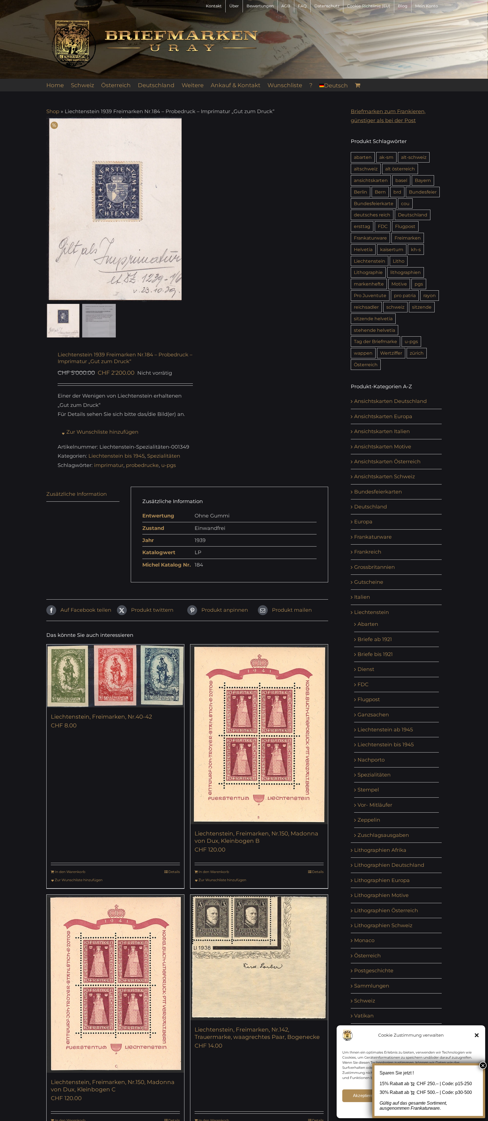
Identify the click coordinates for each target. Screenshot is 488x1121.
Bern (380, 192)
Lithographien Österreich (386, 910)
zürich (417, 353)
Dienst (366, 669)
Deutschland (412, 215)
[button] (477, 1035)
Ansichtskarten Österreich (387, 462)
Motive (399, 284)
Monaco (364, 940)
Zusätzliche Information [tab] (76, 494)
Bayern (423, 180)
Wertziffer (391, 353)
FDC (382, 226)
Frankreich (367, 552)
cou (405, 203)
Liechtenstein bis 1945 (116, 456)
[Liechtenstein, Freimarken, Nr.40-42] (115, 675)
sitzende (422, 307)
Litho (398, 261)
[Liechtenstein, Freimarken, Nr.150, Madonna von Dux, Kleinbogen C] (115, 984)
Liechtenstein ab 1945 (385, 730)
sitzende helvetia (373, 318)
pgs (419, 284)
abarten (363, 157)
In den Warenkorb (70, 872)
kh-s (416, 249)
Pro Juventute (370, 295)
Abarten (368, 624)
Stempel (368, 790)
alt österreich (400, 169)
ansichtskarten (371, 180)
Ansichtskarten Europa (383, 416)
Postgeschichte (373, 971)
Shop (52, 111)
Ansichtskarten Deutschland (390, 401)
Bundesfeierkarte (373, 203)
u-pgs (168, 465)
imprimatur (108, 465)
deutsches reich (372, 215)
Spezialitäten (163, 456)
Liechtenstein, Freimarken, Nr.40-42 (101, 716)
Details (174, 872)
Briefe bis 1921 (375, 654)
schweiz (395, 307)
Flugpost (405, 226)
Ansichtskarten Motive (382, 447)
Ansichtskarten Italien (382, 431)
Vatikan (364, 1016)
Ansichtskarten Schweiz (384, 476)
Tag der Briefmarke (375, 341)
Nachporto (371, 760)
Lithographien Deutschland (389, 865)
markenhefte (369, 284)
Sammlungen (371, 986)
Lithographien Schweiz (383, 925)
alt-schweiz (413, 157)
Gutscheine (368, 582)
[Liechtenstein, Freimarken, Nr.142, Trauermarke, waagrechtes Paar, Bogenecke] (259, 957)
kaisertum (391, 249)
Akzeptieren (364, 1095)
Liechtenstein (369, 261)
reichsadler (366, 307)
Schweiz (364, 1001)
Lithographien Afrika (380, 850)
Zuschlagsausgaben (383, 835)
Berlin (360, 192)
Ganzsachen (373, 715)
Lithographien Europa (382, 880)
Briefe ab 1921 (375, 639)
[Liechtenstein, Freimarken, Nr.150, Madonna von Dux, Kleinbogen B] (259, 734)
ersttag (362, 226)
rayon (429, 295)
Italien (362, 597)
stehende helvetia (374, 330)
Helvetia (363, 249)
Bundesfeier (423, 192)
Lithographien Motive (381, 895)
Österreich (366, 364)
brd (397, 192)
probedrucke (142, 465)
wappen (363, 353)
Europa (363, 522)
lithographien (405, 272)
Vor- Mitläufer (375, 805)
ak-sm (386, 157)
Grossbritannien (374, 567)
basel (401, 180)
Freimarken (408, 238)
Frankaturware (370, 238)
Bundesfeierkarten (378, 492)
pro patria (405, 295)
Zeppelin (369, 820)
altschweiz (366, 169)
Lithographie (368, 272)
